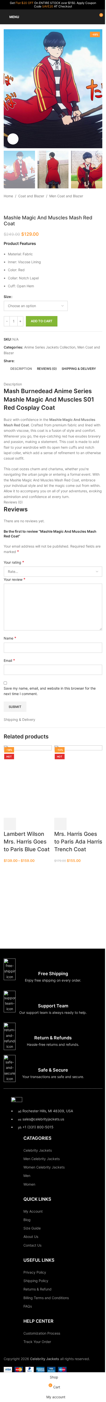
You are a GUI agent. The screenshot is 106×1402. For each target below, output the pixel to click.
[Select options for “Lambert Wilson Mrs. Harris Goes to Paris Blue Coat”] (10, 824)
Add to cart (42, 321)
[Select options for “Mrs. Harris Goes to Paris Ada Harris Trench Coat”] (60, 824)
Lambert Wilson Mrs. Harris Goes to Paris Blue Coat (27, 841)
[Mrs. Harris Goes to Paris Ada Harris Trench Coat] (78, 781)
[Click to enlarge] (12, 139)
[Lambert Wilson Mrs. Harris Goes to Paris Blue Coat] (28, 781)
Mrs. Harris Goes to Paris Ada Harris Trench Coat (78, 841)
